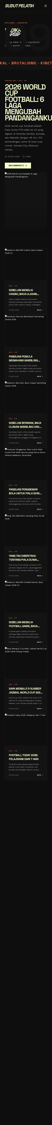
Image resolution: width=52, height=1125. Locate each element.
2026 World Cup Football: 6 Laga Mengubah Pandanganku (28, 102)
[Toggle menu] (45, 5)
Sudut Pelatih (19, 5)
